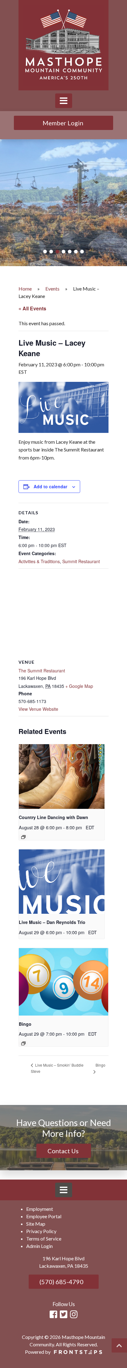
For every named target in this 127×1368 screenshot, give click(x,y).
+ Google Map (79, 686)
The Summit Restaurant (41, 670)
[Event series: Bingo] (23, 1043)
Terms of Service (43, 1238)
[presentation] (61, 776)
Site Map (35, 1224)
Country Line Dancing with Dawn (53, 817)
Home (25, 288)
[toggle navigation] (63, 100)
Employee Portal (43, 1216)
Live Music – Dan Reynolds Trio (52, 922)
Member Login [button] (63, 123)
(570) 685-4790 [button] (61, 1281)
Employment (39, 1209)
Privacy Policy (41, 1231)
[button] (45, 251)
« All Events (32, 308)
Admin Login (39, 1246)
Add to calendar (50, 486)
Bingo (25, 1024)
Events (52, 288)
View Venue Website (38, 709)
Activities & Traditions (39, 561)
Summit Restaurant (81, 561)
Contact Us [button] (63, 1150)
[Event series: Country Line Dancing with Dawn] (23, 837)
